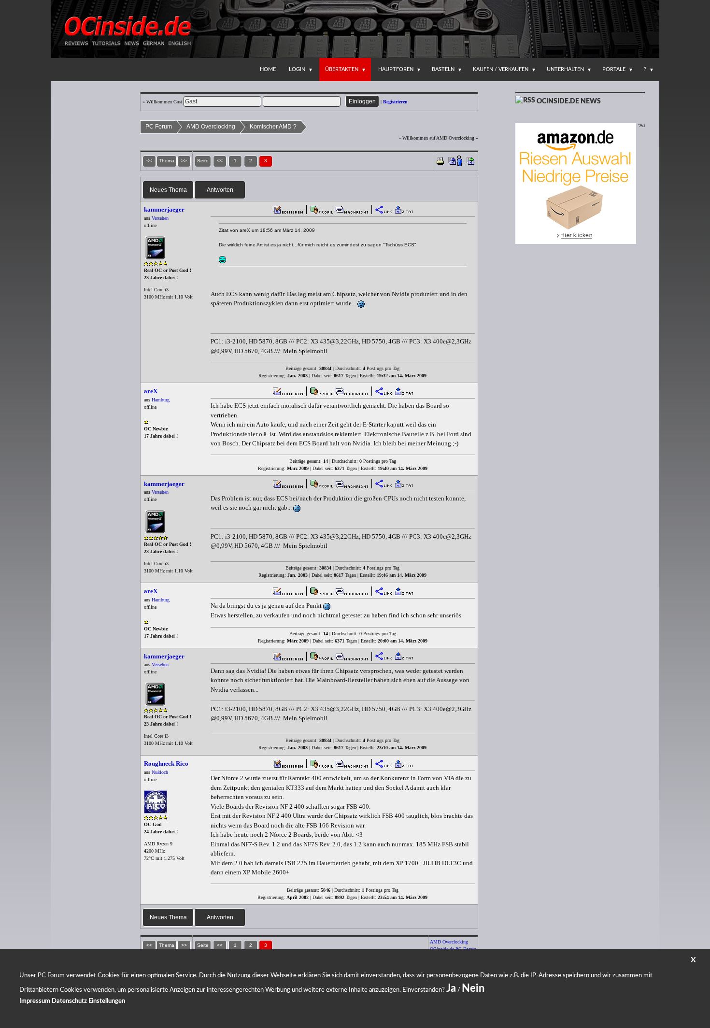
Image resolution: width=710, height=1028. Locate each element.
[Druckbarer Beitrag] (440, 160)
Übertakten (341, 69)
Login (297, 69)
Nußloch (160, 772)
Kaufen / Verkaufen (500, 69)
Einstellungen (106, 1001)
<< (220, 160)
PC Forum (158, 126)
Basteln (443, 69)
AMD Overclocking (210, 126)
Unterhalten (565, 69)
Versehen (160, 218)
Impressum (34, 1001)
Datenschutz (69, 1001)
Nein (473, 988)
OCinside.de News (569, 101)
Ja (451, 988)
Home (268, 69)
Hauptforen (395, 69)
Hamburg (161, 399)
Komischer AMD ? (273, 126)
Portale (613, 69)
